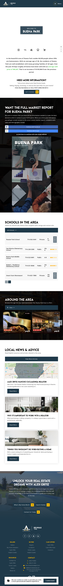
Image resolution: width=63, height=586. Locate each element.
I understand (50, 580)
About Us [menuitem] (12, 570)
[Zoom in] (61, 47)
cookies (19, 580)
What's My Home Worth (22, 505)
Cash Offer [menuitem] (12, 550)
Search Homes (41, 505)
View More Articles (31, 359)
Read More (13, 391)
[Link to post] (31, 370)
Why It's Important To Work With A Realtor (28, 415)
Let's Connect (29, 92)
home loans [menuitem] (12, 565)
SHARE (28, 313)
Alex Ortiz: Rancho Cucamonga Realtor (26, 382)
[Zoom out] (61, 49)
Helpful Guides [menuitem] (12, 552)
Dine (10, 307)
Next (60, 322)
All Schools (10, 230)
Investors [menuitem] (50, 550)
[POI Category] (18, 50)
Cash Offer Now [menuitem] (50, 547)
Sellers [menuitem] (13, 545)
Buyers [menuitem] (31, 545)
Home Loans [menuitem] (31, 550)
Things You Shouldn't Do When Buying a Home (29, 449)
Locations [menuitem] (31, 547)
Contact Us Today (30, 512)
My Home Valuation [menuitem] (12, 547)
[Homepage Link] (9, 3)
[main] (31, 235)
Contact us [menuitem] (12, 560)
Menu (59, 4)
